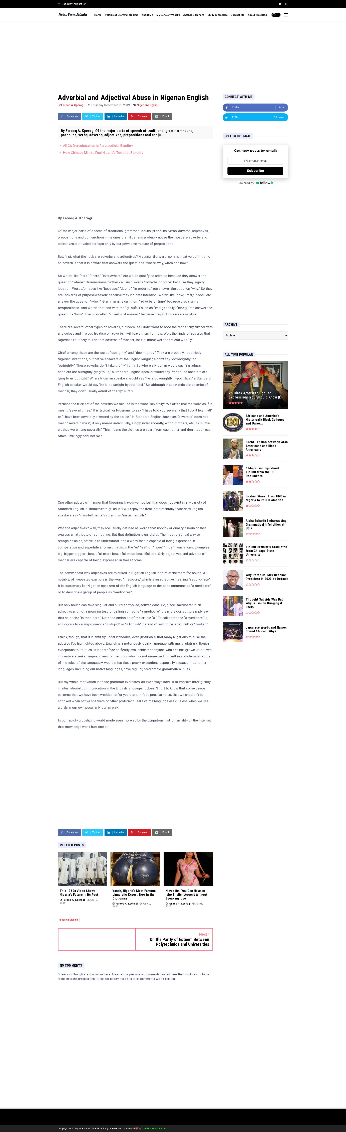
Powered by (245, 182)
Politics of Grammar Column (121, 15)
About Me (147, 15)
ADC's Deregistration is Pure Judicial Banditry (98, 146)
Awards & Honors (193, 15)
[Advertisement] (173, 54)
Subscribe (255, 171)
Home (98, 15)
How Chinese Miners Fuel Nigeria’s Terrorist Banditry (103, 153)
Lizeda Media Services (154, 1128)
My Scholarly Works (168, 15)
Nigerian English (147, 105)
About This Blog (257, 15)
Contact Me (237, 15)
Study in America (217, 15)
